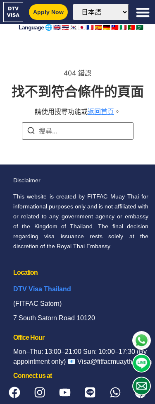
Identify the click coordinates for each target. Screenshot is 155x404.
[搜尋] (31, 131)
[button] (143, 12)
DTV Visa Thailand (42, 289)
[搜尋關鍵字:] (78, 131)
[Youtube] (64, 392)
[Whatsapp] (115, 392)
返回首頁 (101, 111)
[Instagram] (39, 392)
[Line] (90, 392)
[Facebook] (14, 392)
